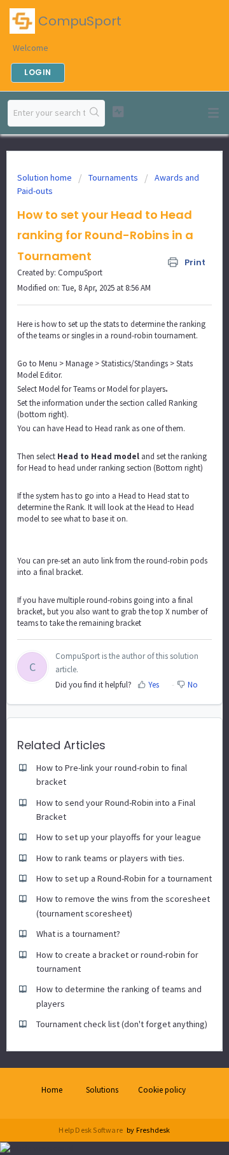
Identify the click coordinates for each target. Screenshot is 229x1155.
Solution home (45, 177)
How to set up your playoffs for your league (118, 837)
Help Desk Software (91, 1130)
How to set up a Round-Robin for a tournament (124, 878)
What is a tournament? (78, 933)
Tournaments (113, 177)
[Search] (94, 113)
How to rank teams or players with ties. (110, 858)
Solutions (102, 1089)
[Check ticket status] (118, 111)
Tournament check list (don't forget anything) (121, 1024)
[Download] (91, 578)
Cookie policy (162, 1089)
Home (51, 1089)
